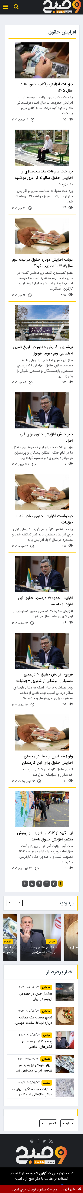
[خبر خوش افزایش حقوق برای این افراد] (42, 410)
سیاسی (51, 942)
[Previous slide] (19, 903)
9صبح (33, 1173)
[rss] (51, 1142)
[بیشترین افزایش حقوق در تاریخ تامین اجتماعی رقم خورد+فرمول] (42, 323)
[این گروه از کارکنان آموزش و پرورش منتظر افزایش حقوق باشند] (42, 809)
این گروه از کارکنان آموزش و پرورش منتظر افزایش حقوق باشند (45, 836)
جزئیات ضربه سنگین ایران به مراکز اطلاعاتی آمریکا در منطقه (32, 1091)
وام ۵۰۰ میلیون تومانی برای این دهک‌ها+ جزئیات (35, 1189)
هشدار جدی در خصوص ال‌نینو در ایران (35, 996)
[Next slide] (10, 903)
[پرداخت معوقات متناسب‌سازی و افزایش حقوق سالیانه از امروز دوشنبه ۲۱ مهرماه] (42, 148)
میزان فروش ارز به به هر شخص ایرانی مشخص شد (34, 1068)
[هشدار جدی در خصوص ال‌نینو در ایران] (65, 992)
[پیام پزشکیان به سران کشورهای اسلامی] (65, 1040)
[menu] (5, 6)
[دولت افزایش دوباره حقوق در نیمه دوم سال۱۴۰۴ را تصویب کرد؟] (42, 236)
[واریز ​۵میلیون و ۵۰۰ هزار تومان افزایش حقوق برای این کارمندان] (42, 732)
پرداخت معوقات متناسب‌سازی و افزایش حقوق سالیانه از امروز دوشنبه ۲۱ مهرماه (44, 177)
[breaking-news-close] (79, 1189)
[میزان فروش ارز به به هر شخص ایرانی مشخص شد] (65, 1064)
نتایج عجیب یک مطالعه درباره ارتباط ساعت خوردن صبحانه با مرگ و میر (34, 1020)
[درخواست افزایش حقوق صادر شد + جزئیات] (42, 492)
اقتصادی (7, 942)
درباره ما (67, 1123)
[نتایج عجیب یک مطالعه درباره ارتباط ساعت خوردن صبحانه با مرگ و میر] (65, 1016)
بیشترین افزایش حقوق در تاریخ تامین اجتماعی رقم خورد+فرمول (43, 350)
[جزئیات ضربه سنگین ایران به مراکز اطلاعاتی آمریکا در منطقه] (65, 1088)
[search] (16, 6)
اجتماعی (46, 987)
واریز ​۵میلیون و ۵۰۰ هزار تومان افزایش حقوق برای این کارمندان (47, 759)
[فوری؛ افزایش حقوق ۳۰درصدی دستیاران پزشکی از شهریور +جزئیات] (42, 651)
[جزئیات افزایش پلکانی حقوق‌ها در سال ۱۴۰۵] (42, 60)
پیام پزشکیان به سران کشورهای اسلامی (37, 1044)
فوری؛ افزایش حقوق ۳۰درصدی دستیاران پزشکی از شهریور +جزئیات (44, 677)
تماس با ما (48, 1123)
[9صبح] (62, 6)
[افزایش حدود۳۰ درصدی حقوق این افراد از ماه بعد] (42, 574)
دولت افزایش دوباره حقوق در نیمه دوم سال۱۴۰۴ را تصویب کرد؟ (42, 262)
